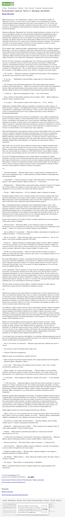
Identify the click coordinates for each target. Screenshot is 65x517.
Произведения (12, 8)
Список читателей (6, 479)
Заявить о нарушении (38, 479)
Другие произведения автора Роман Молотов (13, 482)
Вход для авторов (47, 8)
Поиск (26, 8)
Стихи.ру (52, 500)
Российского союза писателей (40, 514)
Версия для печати (17, 479)
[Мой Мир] (32, 477)
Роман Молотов (8, 14)
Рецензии (20, 8)
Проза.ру (58, 500)
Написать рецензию (7, 491)
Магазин (31, 8)
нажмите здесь (32, 512)
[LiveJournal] (33, 477)
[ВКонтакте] (28, 477)
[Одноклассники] (30, 477)
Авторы (4, 8)
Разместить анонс (27, 479)
